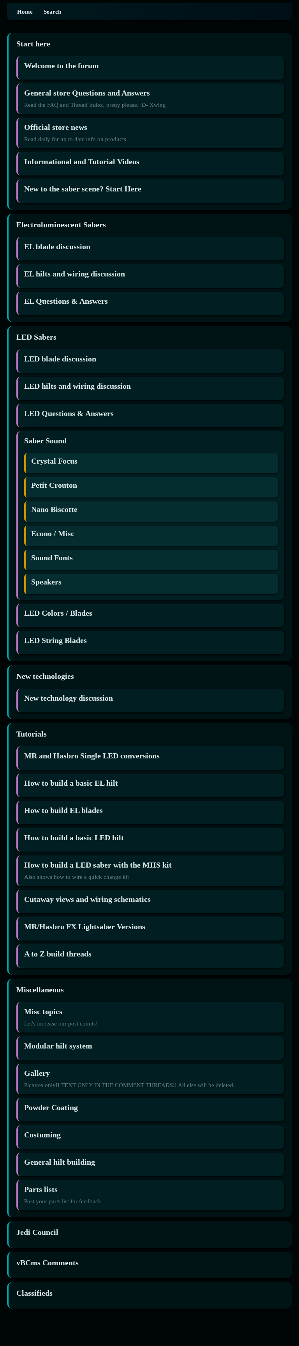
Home (25, 11)
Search (52, 11)
